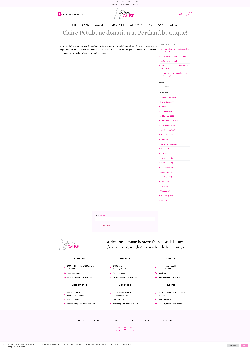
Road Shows (165, 167)
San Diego (164, 177)
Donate (85, 25)
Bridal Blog (164, 116)
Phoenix (163, 149)
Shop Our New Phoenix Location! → (125, 4)
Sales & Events (117, 25)
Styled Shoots (165, 186)
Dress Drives (165, 135)
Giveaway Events (167, 144)
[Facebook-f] (185, 14)
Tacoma (163, 191)
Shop (74, 25)
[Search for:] (177, 87)
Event (162, 139)
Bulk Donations (166, 125)
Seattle (163, 182)
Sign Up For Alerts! (103, 225)
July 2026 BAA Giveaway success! (173, 56)
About (161, 25)
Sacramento (165, 172)
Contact (174, 25)
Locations (100, 25)
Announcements (167, 97)
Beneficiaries (165, 102)
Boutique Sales (166, 111)
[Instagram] (180, 14)
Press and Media (166, 158)
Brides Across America (169, 121)
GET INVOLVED (136, 25)
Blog (149, 25)
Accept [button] (244, 345)
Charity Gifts (165, 130)
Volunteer (164, 200)
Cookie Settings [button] (233, 345)
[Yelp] (190, 14)
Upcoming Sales (166, 196)
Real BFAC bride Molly (169, 61)
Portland (163, 153)
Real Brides (164, 163)
